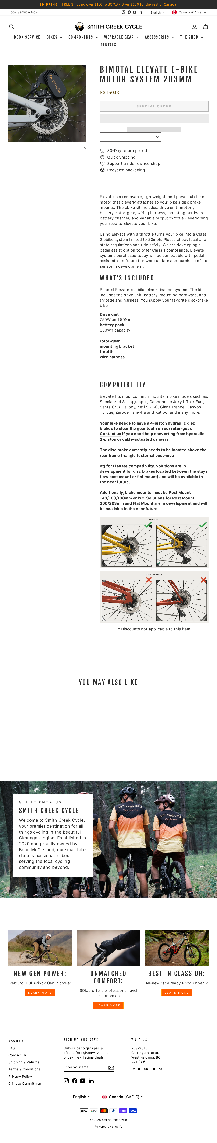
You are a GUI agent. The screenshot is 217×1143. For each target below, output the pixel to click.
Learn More (40, 992)
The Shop (190, 37)
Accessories (158, 37)
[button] (154, 118)
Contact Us (17, 1055)
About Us (16, 1041)
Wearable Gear (119, 37)
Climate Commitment (25, 1083)
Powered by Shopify (108, 1126)
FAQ (11, 1048)
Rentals (109, 44)
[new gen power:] (40, 948)
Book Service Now (23, 12)
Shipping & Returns (23, 1062)
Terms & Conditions (24, 1069)
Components (81, 37)
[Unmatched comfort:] (108, 948)
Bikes (53, 37)
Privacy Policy (20, 1076)
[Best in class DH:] (177, 948)
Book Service (27, 37)
